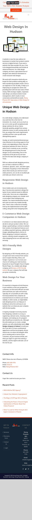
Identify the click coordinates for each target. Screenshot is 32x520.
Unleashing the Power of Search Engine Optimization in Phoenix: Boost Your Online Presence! (16, 404)
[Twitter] (25, 469)
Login (6, 448)
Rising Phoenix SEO (12, 367)
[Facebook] (23, 469)
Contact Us (6, 443)
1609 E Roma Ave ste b (26, 440)
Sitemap (27, 477)
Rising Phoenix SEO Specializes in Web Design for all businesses (16, 100)
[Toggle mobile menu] (28, 15)
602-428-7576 (11, 362)
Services (6, 432)
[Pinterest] (28, 469)
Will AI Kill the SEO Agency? (12, 390)
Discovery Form (6, 437)
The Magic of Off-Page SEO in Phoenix (15, 398)
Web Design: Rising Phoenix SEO (16, 477)
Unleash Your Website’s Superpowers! (15, 394)
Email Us (9, 365)
